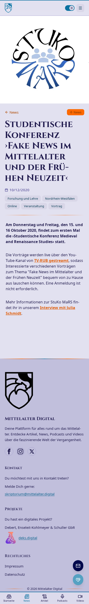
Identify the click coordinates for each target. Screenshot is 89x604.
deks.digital (28, 537)
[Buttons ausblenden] (82, 560)
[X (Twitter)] (32, 451)
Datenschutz (15, 574)
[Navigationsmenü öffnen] (80, 8)
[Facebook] (9, 451)
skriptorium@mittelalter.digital (30, 494)
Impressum (14, 566)
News (14, 112)
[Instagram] (20, 451)
